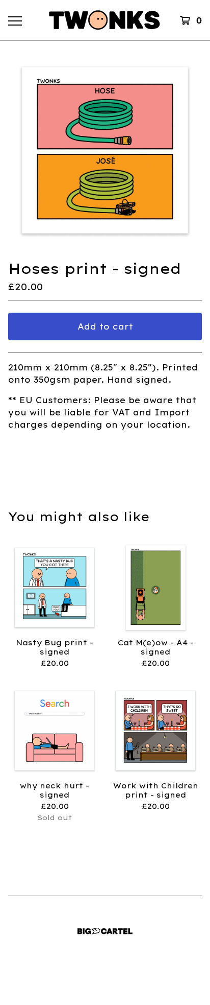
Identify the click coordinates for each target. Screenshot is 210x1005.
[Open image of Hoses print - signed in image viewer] (105, 150)
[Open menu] (14, 20)
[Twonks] (105, 20)
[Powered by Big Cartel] (105, 931)
